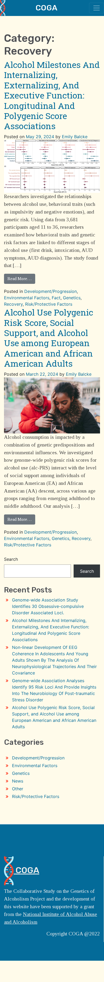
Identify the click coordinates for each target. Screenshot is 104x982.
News (17, 781)
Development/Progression (50, 291)
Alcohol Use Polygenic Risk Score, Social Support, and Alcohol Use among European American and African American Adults (48, 337)
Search (11, 559)
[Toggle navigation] (96, 8)
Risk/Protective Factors (48, 304)
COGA (46, 7)
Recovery (13, 304)
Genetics (72, 297)
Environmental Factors (26, 297)
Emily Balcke (74, 136)
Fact (56, 297)
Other (17, 788)
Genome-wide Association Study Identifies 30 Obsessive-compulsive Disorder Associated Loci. (48, 606)
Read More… (19, 278)
